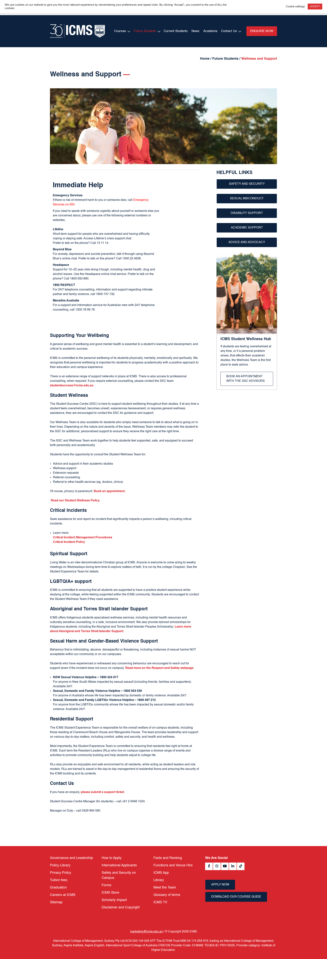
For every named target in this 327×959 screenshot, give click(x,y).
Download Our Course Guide (236, 896)
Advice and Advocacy (246, 242)
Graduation (58, 887)
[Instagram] (217, 866)
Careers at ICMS (62, 895)
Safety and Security (247, 184)
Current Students (176, 31)
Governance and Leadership (71, 858)
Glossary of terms (166, 895)
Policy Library (60, 865)
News (195, 31)
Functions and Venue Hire (173, 865)
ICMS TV (160, 902)
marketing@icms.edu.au (146, 931)
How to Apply (111, 858)
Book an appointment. (109, 491)
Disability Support (247, 213)
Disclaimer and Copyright (121, 907)
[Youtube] (225, 866)
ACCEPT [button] (315, 6)
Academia (210, 31)
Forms (106, 885)
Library (158, 880)
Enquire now (261, 31)
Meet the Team (164, 887)
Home (204, 58)
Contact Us (229, 31)
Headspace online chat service (105, 274)
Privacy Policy (60, 872)
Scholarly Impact (114, 900)
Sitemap (56, 902)
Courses (120, 31)
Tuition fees (58, 880)
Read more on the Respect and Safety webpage (159, 668)
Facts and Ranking (167, 858)
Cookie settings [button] (295, 6)
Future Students (145, 31)
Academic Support (247, 227)
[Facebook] (209, 866)
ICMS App (161, 872)
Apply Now (220, 884)
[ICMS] (77, 31)
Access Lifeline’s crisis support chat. (107, 238)
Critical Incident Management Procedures (82, 537)
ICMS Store (110, 892)
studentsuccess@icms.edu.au (71, 385)
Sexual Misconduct (247, 198)
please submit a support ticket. (103, 792)
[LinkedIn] (233, 866)
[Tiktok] (240, 866)
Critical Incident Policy (69, 542)
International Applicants (119, 865)
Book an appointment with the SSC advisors (245, 379)
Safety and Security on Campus (119, 875)
